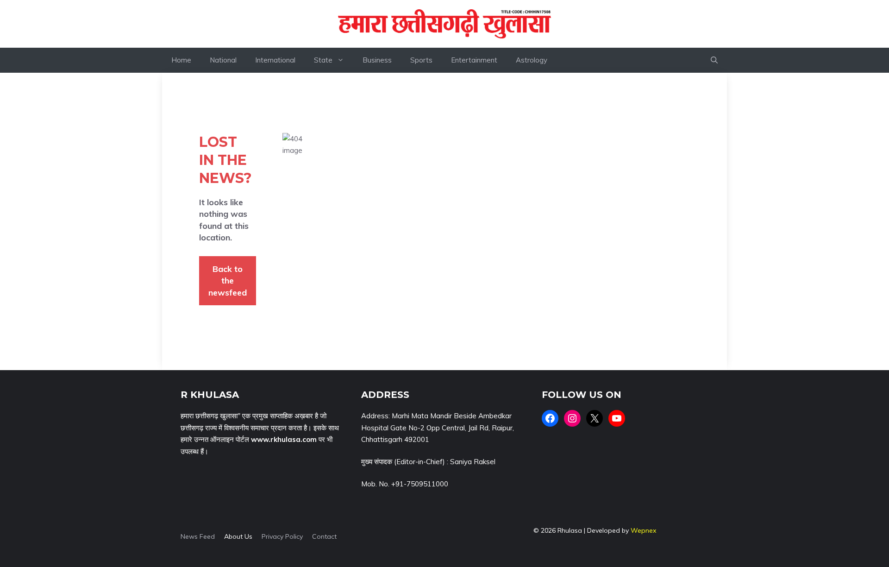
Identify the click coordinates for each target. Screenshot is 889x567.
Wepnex (643, 530)
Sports (421, 60)
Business (377, 60)
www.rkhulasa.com (284, 439)
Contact (324, 536)
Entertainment (474, 60)
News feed (198, 536)
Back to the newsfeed (227, 281)
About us (238, 536)
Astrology (531, 60)
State (323, 60)
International (275, 60)
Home (181, 60)
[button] (714, 60)
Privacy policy (282, 536)
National (223, 60)
